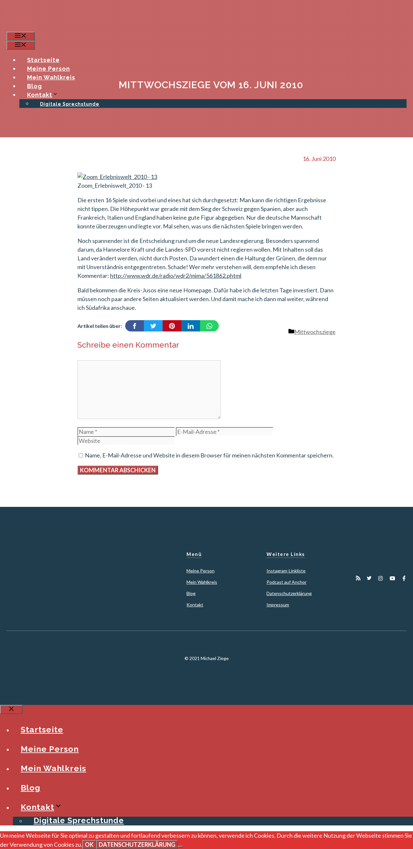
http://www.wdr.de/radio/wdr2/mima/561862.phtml (175, 275)
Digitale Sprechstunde (69, 104)
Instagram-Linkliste (286, 570)
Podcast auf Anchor (287, 582)
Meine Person (48, 68)
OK (89, 844)
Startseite (43, 60)
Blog (34, 86)
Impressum (278, 604)
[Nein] (180, 847)
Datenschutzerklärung (289, 593)
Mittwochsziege (315, 331)
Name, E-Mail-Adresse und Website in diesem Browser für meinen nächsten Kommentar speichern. (209, 455)
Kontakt (39, 94)
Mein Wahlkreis (51, 77)
